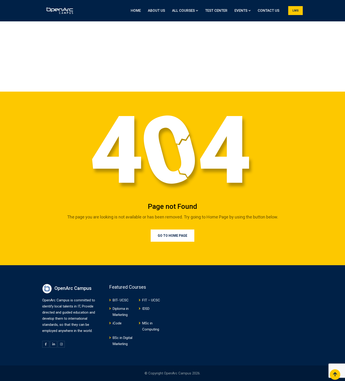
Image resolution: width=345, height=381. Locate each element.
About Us (156, 10)
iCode (117, 323)
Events (240, 10)
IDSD (146, 309)
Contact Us (268, 10)
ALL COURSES (183, 10)
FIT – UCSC (151, 300)
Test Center (216, 10)
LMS (295, 10)
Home (136, 10)
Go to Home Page (172, 235)
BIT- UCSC (121, 300)
